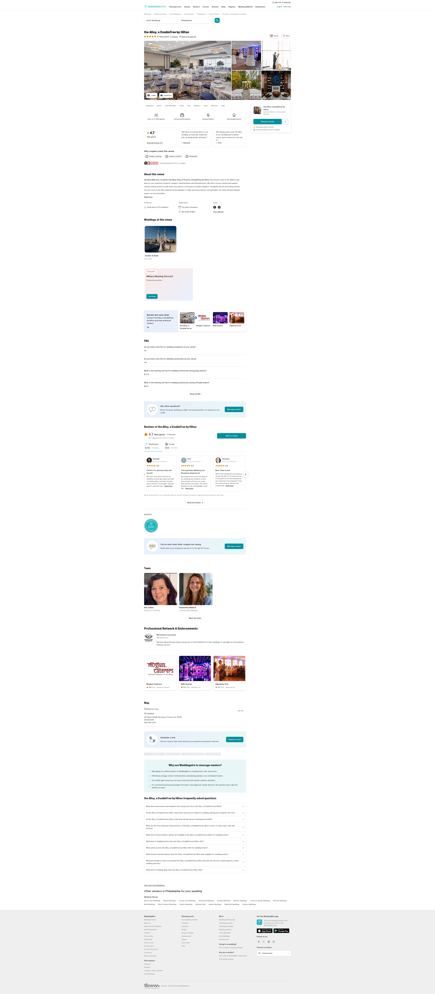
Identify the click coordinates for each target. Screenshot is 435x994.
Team (206, 106)
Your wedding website (189, 920)
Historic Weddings (186, 904)
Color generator (225, 933)
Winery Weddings (169, 901)
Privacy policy (149, 946)
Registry (231, 7)
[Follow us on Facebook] (214, 207)
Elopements (260, 7)
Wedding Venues (160, 14)
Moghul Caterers (154, 684)
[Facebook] (259, 942)
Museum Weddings (280, 901)
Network (214, 106)
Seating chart (186, 936)
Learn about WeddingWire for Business (233, 956)
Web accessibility (150, 956)
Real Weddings (170, 106)
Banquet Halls (201, 904)
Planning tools (175, 7)
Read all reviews (194, 503)
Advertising (148, 939)
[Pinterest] (269, 942)
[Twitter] (264, 942)
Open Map (240, 711)
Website (245, 7)
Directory (147, 964)
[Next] (245, 474)
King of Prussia (214, 14)
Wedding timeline (225, 930)
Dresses (215, 7)
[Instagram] (274, 942)
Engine (184, 939)
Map (223, 106)
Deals (182, 106)
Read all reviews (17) (154, 143)
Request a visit (234, 739)
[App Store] (265, 932)
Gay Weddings (149, 974)
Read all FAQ (195, 394)
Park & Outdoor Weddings (167, 904)
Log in (279, 7)
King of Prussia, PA (189, 37)
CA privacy (148, 953)
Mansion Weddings (240, 901)
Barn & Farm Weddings (152, 901)
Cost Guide (186, 943)
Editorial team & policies (152, 926)
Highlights (149, 106)
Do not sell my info (151, 949)
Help (183, 946)
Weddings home (150, 920)
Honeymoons (224, 939)
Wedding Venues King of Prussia (192, 754)
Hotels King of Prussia (213, 754)
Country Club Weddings (187, 901)
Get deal (152, 296)
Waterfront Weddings (232, 904)
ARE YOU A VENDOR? (282, 3)
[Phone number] (285, 121)
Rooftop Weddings (223, 901)
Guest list (185, 926)
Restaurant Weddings (206, 901)
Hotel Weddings (176, 14)
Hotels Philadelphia (173, 754)
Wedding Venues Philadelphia (154, 754)
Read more (148, 197)
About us (147, 923)
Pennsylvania (189, 14)
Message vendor (234, 409)
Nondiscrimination (150, 930)
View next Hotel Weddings (154, 885)
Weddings (148, 14)
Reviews (197, 106)
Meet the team (195, 618)
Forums (206, 7)
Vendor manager (188, 933)
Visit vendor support (226, 959)
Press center (148, 936)
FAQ (188, 106)
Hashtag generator (226, 923)
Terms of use (148, 943)
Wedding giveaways (226, 926)
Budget (184, 930)
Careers (147, 933)
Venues (187, 7)
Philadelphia (201, 14)
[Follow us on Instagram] (219, 207)
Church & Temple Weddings (260, 901)
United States (267, 953)
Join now (287, 7)
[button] (195, 321)
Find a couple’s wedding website (231, 948)
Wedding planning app (227, 920)
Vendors (196, 7)
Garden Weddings (215, 904)
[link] (160, 243)
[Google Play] (281, 932)
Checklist (185, 923)
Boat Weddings (149, 904)
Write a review (232, 436)
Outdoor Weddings (249, 904)
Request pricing (267, 121)
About (159, 106)
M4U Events (186, 684)
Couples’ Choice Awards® (153, 971)
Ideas (223, 7)
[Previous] (144, 474)
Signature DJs (221, 684)
